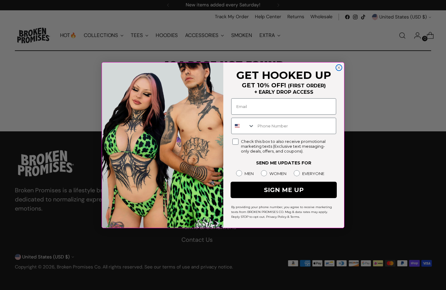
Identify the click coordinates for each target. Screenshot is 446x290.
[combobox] (243, 126)
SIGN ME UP (284, 190)
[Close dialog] (339, 68)
